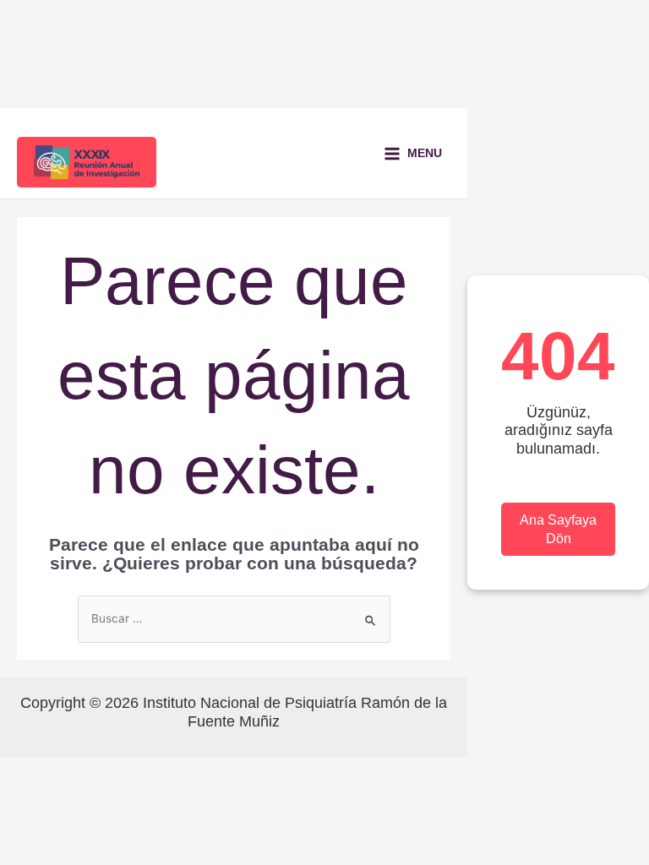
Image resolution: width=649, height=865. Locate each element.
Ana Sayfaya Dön (558, 529)
